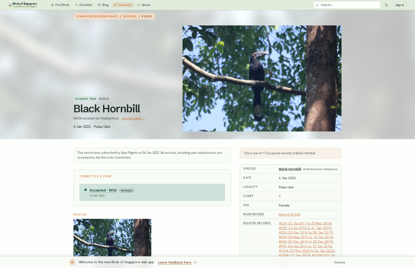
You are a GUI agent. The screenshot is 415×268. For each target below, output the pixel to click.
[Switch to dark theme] (386, 4)
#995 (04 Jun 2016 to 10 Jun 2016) (305, 246)
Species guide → (133, 118)
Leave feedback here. (175, 262)
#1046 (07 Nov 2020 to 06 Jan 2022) (307, 251)
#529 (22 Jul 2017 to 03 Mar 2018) (305, 223)
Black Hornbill (106, 108)
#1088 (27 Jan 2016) (294, 255)
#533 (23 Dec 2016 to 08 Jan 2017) (306, 232)
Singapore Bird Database (97, 16)
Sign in (400, 5)
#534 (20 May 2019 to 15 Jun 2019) (306, 237)
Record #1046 (289, 214)
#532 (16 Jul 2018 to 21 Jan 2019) (305, 228)
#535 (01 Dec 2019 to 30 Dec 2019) (306, 241)
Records (130, 16)
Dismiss (339, 262)
